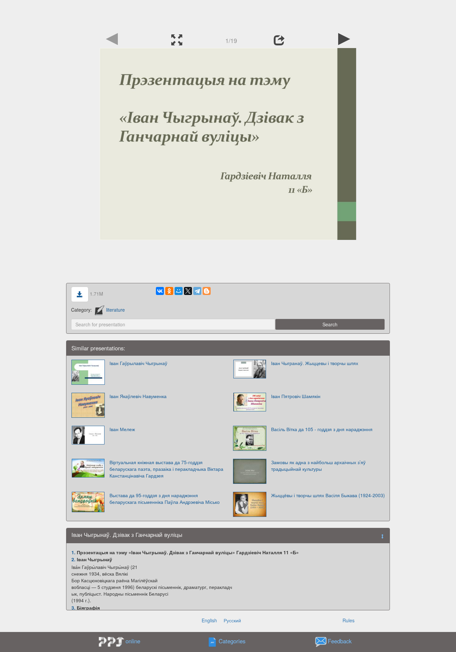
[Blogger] (207, 291)
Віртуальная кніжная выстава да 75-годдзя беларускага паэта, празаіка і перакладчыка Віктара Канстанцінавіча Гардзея (166, 469)
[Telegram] (197, 291)
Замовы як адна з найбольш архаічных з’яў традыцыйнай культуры (318, 465)
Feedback (340, 641)
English (209, 620)
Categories (232, 641)
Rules (349, 620)
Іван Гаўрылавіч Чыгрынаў (138, 363)
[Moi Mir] (179, 291)
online (133, 641)
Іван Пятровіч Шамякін (295, 396)
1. (73, 552)
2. (73, 559)
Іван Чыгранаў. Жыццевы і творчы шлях (314, 363)
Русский (232, 620)
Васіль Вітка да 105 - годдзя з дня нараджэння (322, 429)
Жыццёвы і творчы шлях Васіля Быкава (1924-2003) (328, 495)
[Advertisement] (228, 15)
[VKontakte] (160, 291)
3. (73, 607)
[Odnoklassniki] (169, 291)
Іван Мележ (122, 429)
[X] (188, 291)
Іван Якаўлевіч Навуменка (138, 396)
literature (115, 309)
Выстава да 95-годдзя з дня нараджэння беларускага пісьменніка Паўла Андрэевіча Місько (164, 498)
